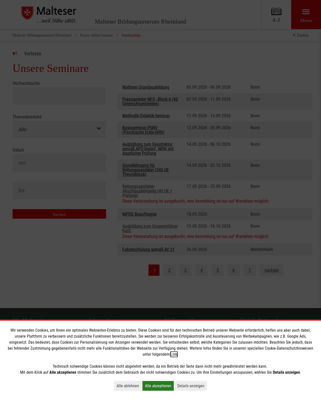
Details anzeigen (192, 385)
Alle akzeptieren (159, 385)
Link (174, 354)
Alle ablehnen (129, 385)
